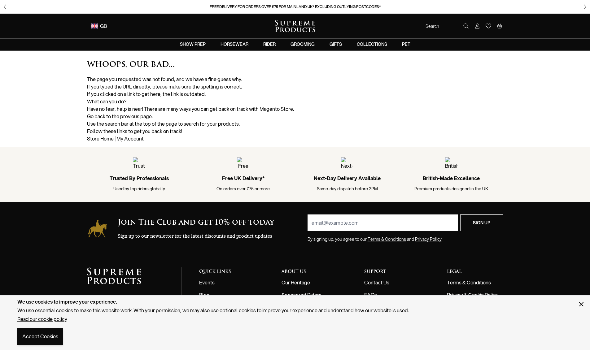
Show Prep (193, 44)
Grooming (303, 44)
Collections (372, 44)
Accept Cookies (40, 336)
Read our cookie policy (42, 318)
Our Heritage (296, 282)
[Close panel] (581, 304)
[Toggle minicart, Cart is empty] (499, 26)
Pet (406, 44)
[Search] (466, 26)
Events (207, 282)
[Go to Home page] (295, 26)
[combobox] (448, 26)
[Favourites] (488, 26)
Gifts (336, 44)
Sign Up (481, 223)
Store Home (100, 138)
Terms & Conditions (469, 282)
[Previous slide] (5, 7)
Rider (269, 44)
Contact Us (376, 282)
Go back (96, 116)
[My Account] (477, 26)
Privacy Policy (428, 239)
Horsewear (234, 44)
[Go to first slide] (585, 7)
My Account (130, 138)
